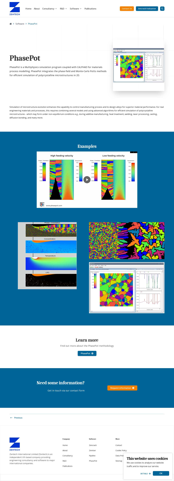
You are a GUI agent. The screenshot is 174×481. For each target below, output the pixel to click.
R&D (62, 8)
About (37, 8)
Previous (18, 417)
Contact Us (127, 8)
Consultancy (48, 8)
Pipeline (92, 455)
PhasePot (93, 461)
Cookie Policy (121, 450)
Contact (119, 445)
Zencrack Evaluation (147, 8)
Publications (90, 8)
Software (74, 8)
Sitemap (119, 461)
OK (160, 473)
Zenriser (92, 450)
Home (28, 8)
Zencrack (93, 445)
